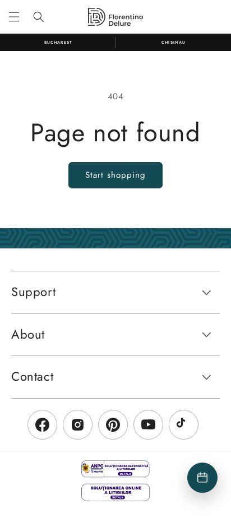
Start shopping (115, 175)
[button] (14, 16)
